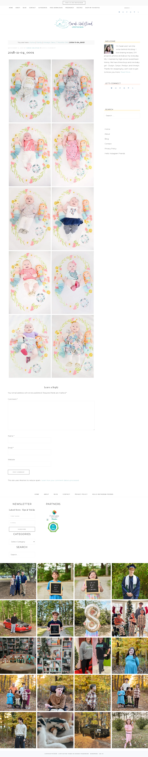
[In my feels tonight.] (130, 581)
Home (32, 42)
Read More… (126, 72)
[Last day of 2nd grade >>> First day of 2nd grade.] (93, 581)
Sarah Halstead (74, 24)
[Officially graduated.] (18, 581)
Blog (107, 139)
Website (11, 460)
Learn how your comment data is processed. (60, 480)
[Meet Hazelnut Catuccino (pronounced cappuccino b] (55, 730)
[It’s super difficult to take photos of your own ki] (130, 693)
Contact (108, 144)
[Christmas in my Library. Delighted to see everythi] (55, 656)
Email (11, 448)
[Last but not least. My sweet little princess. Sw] (130, 656)
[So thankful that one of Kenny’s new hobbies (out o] (93, 730)
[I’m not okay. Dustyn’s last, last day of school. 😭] (55, 618)
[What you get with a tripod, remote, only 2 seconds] (18, 693)
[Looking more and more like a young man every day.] (55, 693)
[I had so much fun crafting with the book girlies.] (18, 656)
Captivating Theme (65, 753)
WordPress (94, 753)
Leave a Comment (48, 48)
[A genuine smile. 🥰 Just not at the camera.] (93, 693)
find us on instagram (74, 2)
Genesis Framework (82, 753)
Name (11, 436)
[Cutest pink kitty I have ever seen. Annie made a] (130, 730)
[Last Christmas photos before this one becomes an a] (18, 730)
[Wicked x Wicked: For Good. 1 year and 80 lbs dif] (93, 656)
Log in (101, 753)
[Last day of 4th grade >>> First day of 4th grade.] (55, 581)
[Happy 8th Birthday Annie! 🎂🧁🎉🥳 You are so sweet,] (93, 618)
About (107, 134)
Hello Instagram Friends (115, 153)
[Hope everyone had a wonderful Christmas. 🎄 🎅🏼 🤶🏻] (130, 618)
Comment (13, 399)
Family (39, 42)
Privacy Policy (110, 149)
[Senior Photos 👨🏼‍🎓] (18, 618)
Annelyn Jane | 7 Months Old (55, 42)
